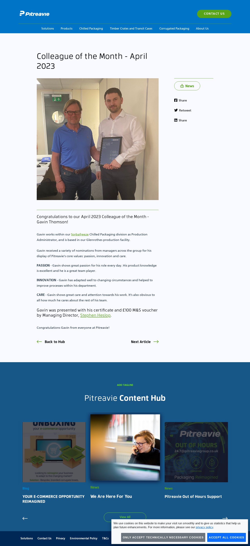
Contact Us (214, 13)
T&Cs (105, 538)
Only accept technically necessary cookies (163, 537)
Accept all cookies (226, 537)
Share (182, 100)
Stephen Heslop (95, 315)
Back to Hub (54, 341)
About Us (202, 28)
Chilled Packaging (91, 28)
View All (125, 517)
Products (66, 28)
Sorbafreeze (80, 234)
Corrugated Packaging (174, 28)
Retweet (184, 110)
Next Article (141, 341)
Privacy (60, 538)
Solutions (47, 28)
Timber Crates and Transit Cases (131, 28)
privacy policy (204, 527)
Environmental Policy (83, 538)
